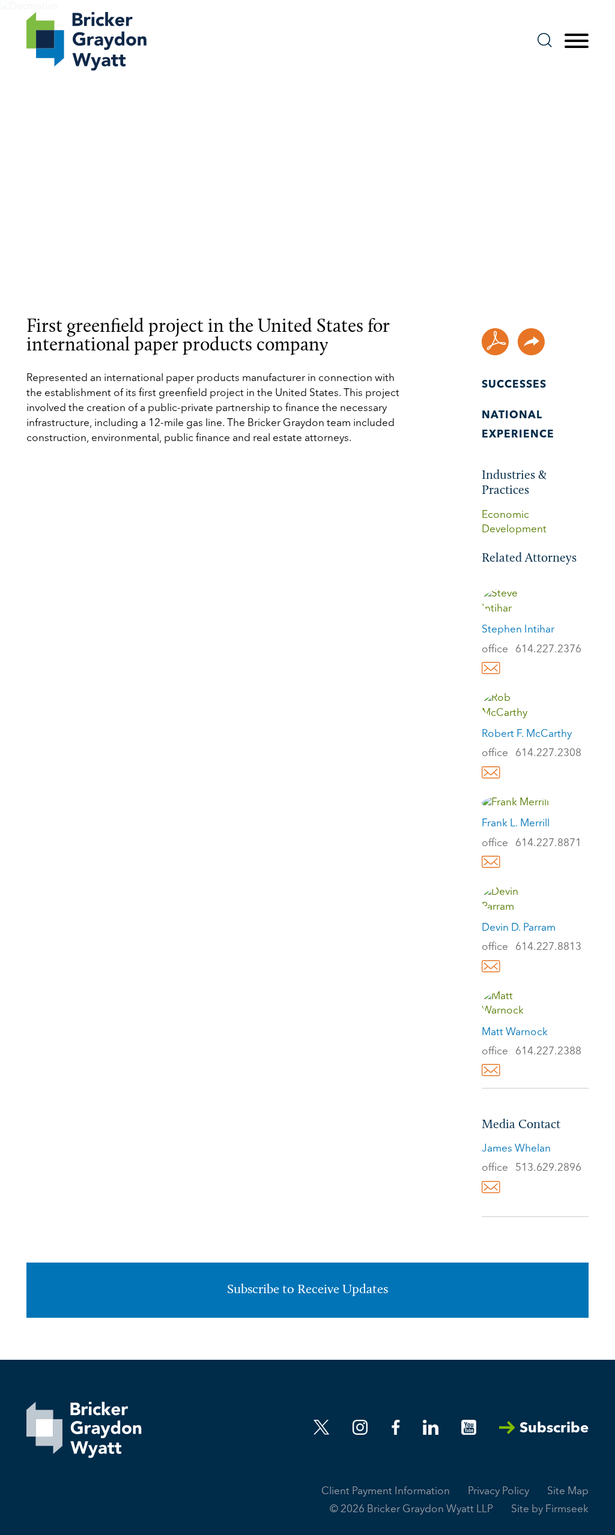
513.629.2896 (548, 1168)
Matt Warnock (515, 1032)
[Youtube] (468, 1427)
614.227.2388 (548, 1052)
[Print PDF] (495, 341)
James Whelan (516, 1149)
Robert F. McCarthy (527, 734)
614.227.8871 (548, 843)
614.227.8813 (548, 947)
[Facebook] (396, 1427)
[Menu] (576, 41)
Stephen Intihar (518, 630)
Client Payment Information (385, 1491)
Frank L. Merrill (516, 824)
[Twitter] (322, 1427)
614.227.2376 (548, 649)
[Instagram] (361, 1427)
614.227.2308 (548, 753)
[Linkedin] (430, 1427)
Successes (514, 385)
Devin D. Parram (519, 928)
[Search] (545, 40)
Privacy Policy (498, 1491)
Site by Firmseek (550, 1509)
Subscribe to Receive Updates (307, 1290)
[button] (531, 341)
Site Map (568, 1491)
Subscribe (554, 1429)
